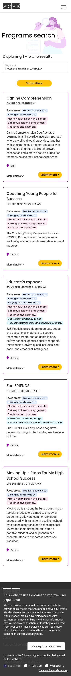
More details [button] (14, 176)
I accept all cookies (46, 646)
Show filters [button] (34, 83)
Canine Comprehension (29, 98)
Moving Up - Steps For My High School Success (35, 475)
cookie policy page (31, 633)
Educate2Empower (24, 282)
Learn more (51, 175)
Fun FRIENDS (18, 385)
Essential (14, 666)
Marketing (57, 666)
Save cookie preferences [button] (53, 670)
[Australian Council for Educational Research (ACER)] (11, 6)
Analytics (35, 666)
